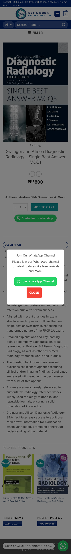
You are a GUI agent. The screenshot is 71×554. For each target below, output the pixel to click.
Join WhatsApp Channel (37, 281)
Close (34, 292)
